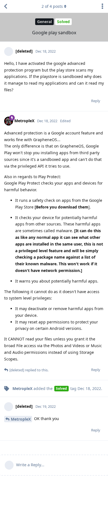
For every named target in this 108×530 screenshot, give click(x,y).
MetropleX (21, 419)
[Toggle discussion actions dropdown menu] (102, 6)
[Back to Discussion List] (5, 6)
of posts (52, 6)
